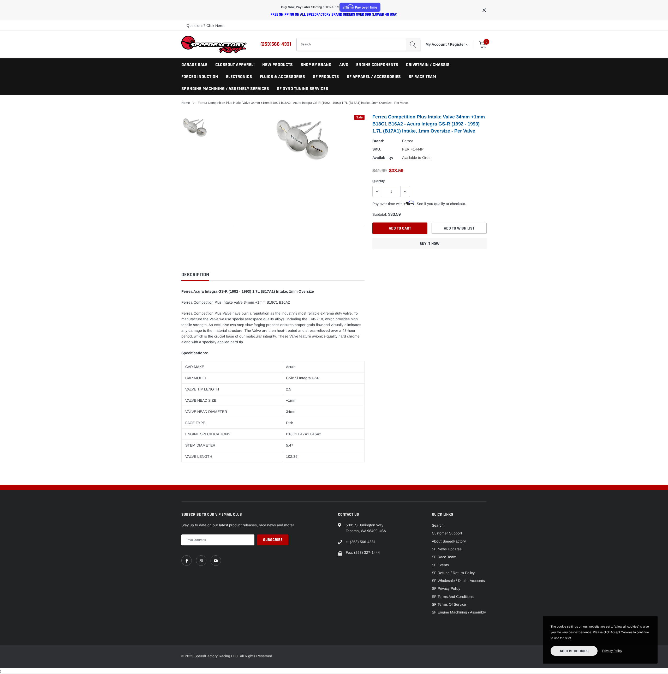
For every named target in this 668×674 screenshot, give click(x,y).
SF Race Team (444, 557)
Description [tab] (195, 275)
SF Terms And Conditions (453, 596)
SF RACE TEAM (422, 77)
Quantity (378, 181)
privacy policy (612, 651)
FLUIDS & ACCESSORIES (282, 77)
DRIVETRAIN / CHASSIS (428, 65)
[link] (186, 560)
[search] (413, 44)
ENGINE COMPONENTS (377, 65)
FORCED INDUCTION (199, 77)
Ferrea (407, 141)
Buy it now (429, 243)
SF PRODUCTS (326, 77)
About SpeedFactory (449, 541)
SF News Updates (447, 549)
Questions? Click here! (205, 25)
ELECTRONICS (239, 77)
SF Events (440, 565)
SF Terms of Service (449, 604)
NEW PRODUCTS (277, 65)
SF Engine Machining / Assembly (459, 612)
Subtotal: (379, 214)
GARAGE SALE (194, 65)
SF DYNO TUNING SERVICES (302, 89)
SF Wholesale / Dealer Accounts (458, 581)
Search (438, 525)
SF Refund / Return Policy (453, 573)
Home (185, 103)
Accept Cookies (574, 651)
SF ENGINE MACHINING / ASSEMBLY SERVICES (225, 89)
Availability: (382, 157)
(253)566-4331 (275, 44)
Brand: (378, 141)
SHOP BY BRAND (316, 65)
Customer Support (447, 533)
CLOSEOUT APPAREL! (234, 65)
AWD (343, 65)
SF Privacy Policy (446, 588)
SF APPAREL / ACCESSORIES (374, 77)
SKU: (376, 149)
